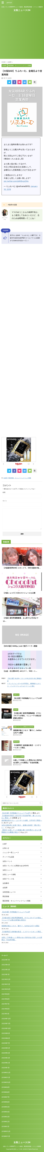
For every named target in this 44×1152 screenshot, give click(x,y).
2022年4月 (6, 965)
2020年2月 (6, 1063)
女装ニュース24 (22, 10)
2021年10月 (6, 989)
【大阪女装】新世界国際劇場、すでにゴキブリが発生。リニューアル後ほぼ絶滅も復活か (27, 715)
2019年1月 (5, 1126)
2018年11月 (6, 1136)
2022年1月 (6, 974)
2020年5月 (6, 1048)
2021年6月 (6, 1009)
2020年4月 (6, 1053)
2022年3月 (6, 970)
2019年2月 (6, 1122)
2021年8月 (6, 999)
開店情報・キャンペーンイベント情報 (19, 478)
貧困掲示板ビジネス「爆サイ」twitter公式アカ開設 (20, 926)
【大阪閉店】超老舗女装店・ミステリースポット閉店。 (22, 932)
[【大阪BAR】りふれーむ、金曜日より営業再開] (25, 82)
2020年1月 (6, 1068)
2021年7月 (6, 1004)
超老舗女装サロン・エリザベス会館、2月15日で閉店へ (22, 820)
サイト (5, 501)
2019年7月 (6, 1097)
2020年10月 (6, 1028)
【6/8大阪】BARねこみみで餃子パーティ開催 (20, 646)
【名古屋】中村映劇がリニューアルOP (27, 698)
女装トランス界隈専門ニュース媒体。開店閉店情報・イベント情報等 (22, 1146)
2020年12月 (6, 1019)
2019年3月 (6, 1117)
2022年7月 (6, 960)
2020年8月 (6, 1038)
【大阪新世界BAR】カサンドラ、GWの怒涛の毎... (22, 568)
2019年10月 (6, 1082)
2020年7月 (6, 1043)
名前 (4, 492)
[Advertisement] (22, 35)
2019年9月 (6, 1087)
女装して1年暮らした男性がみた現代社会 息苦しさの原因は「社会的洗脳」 (22, 938)
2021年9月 (6, 994)
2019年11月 (6, 1077)
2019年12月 (6, 1072)
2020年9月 (6, 1033)
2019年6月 (6, 1102)
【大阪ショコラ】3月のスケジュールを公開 (19, 593)
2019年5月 (6, 1107)
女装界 (6, 478)
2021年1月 (5, 1014)
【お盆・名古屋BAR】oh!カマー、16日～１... (20, 671)
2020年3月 (6, 1058)
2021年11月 (6, 984)
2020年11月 (6, 1023)
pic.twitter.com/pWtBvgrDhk (16, 181)
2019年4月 (6, 1112)
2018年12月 (6, 1131)
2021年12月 (6, 979)
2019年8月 (6, 1092)
